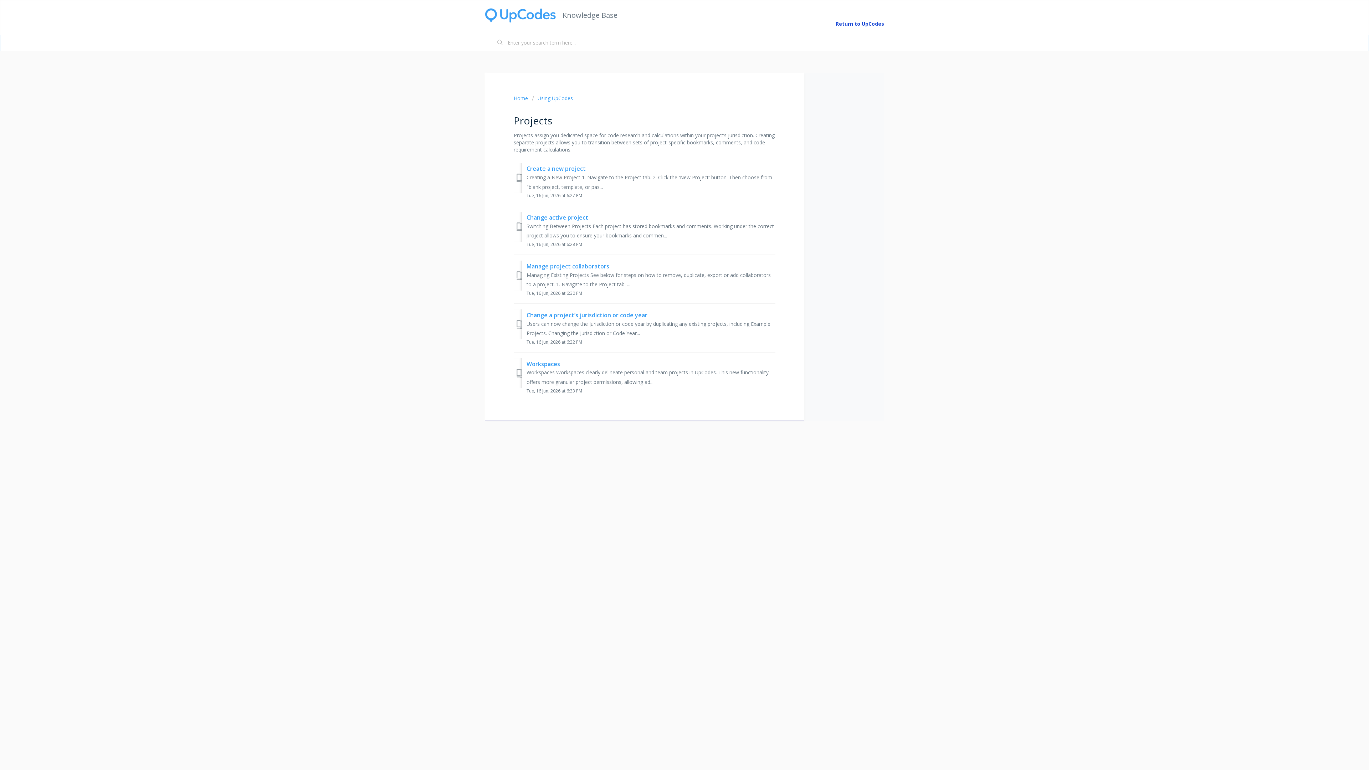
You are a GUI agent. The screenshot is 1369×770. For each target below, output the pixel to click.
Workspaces (543, 364)
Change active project (557, 217)
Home (521, 98)
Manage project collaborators (568, 266)
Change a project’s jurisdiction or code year (587, 315)
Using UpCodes (555, 98)
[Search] (500, 43)
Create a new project (556, 169)
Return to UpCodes (860, 23)
